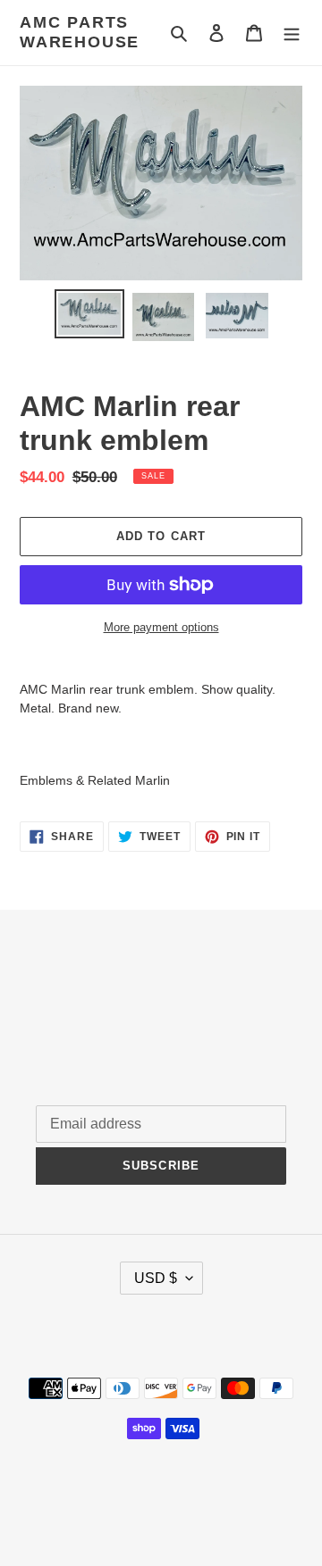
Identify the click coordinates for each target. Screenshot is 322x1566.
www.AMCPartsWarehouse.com (161, 1507)
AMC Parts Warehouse (80, 32)
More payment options (161, 627)
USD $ (155, 1278)
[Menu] (291, 32)
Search (57, 1000)
